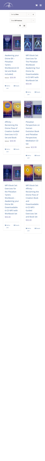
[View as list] (24, 26)
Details (17, 86)
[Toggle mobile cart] (36, 5)
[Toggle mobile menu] (41, 5)
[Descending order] (33, 14)
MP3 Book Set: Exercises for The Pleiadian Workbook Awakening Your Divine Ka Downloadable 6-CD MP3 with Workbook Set (33, 68)
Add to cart (8, 87)
